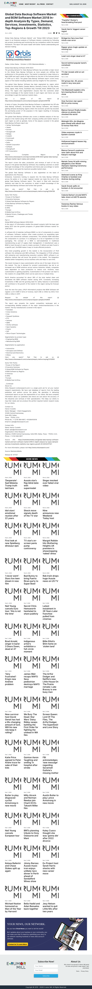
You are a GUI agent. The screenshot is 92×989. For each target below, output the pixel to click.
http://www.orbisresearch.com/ (38, 447)
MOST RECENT (30, 4)
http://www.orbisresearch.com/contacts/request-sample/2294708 (27, 101)
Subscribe (46, 976)
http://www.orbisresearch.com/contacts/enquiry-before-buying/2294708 (30, 191)
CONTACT (49, 4)
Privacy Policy (84, 971)
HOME (21, 4)
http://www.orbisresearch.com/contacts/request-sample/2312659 (27, 300)
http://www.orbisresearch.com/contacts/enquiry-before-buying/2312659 (30, 359)
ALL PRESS (41, 4)
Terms (77, 971)
